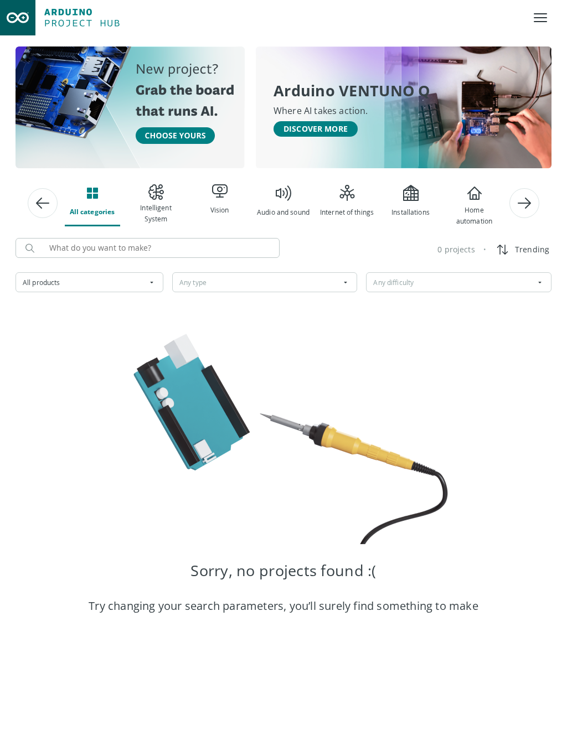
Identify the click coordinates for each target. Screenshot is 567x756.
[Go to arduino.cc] (17, 17)
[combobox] (89, 282)
